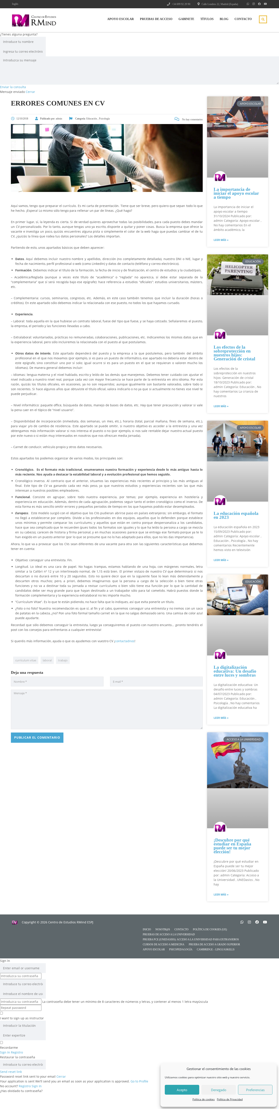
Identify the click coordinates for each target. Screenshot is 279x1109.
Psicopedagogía (180, 949)
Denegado (218, 1090)
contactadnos (124, 641)
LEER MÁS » (221, 240)
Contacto (243, 19)
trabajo (63, 660)
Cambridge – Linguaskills (216, 949)
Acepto (182, 1090)
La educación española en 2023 (236, 515)
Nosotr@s (162, 929)
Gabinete (186, 19)
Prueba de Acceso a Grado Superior (214, 944)
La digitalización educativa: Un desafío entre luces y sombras (235, 671)
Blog (224, 19)
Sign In (37, 1086)
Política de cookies (203, 1099)
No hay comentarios (192, 119)
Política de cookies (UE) (210, 929)
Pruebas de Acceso (156, 19)
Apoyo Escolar (120, 19)
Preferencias (255, 1090)
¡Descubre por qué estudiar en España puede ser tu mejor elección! (232, 845)
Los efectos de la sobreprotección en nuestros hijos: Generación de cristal (234, 352)
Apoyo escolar (154, 949)
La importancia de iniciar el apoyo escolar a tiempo (236, 193)
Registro (25, 1086)
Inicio (147, 929)
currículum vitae (25, 660)
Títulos (207, 19)
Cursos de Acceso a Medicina (163, 944)
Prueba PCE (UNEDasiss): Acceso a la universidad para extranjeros (191, 939)
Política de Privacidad (230, 1099)
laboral (47, 660)
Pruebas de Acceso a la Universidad (169, 934)
